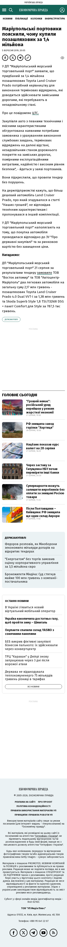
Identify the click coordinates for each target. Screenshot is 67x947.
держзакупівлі (11, 319)
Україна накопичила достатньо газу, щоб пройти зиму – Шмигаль (31, 620)
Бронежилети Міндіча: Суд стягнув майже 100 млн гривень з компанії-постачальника (31, 577)
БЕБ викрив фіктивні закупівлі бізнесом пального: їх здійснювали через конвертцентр (31, 645)
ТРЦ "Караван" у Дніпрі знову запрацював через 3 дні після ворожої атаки (27, 660)
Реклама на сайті (25, 802)
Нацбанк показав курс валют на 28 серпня (42, 446)
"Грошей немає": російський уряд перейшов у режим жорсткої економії (40, 406)
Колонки (36, 18)
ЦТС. (35, 113)
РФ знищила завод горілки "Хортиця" (40, 425)
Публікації (21, 18)
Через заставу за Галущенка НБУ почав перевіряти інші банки (42, 468)
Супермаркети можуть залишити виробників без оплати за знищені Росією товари (45, 491)
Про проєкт (45, 802)
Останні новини (17, 601)
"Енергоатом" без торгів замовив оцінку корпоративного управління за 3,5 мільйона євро (31, 562)
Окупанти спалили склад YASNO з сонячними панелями (29, 632)
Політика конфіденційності (33, 806)
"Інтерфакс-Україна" (46, 836)
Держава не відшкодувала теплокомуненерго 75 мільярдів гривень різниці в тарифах (29, 675)
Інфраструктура (55, 18)
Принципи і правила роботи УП (34, 814)
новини (7, 18)
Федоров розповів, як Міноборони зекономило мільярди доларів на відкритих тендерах (31, 547)
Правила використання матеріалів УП (33, 810)
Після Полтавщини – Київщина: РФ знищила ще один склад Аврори (43, 512)
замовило (44, 273)
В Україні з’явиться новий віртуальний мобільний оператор (30, 609)
